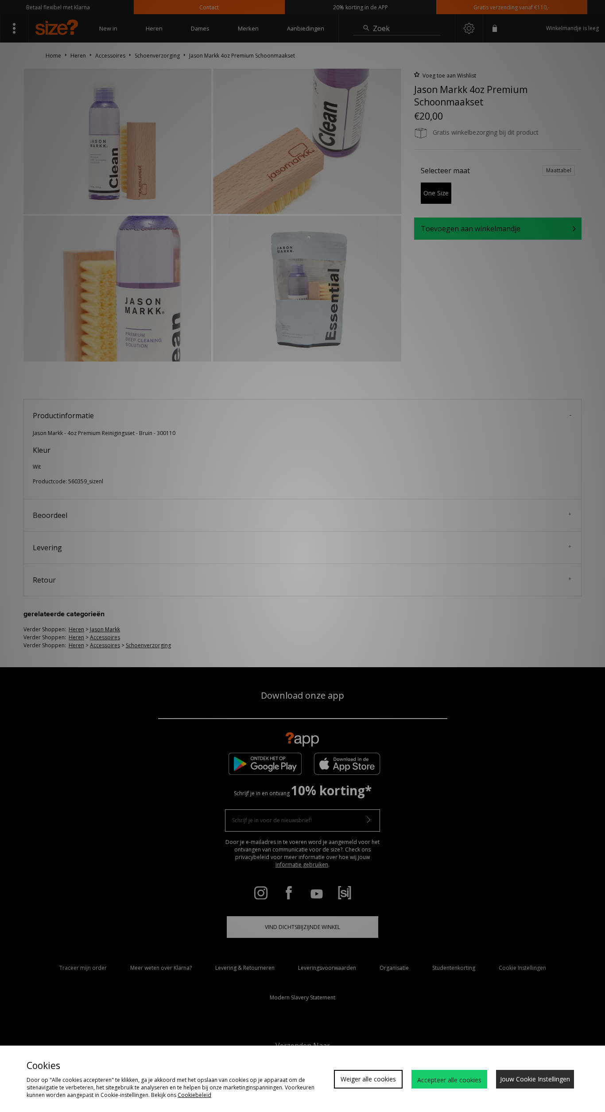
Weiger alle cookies (368, 1079)
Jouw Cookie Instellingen (535, 1079)
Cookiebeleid (194, 1095)
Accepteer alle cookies (449, 1080)
